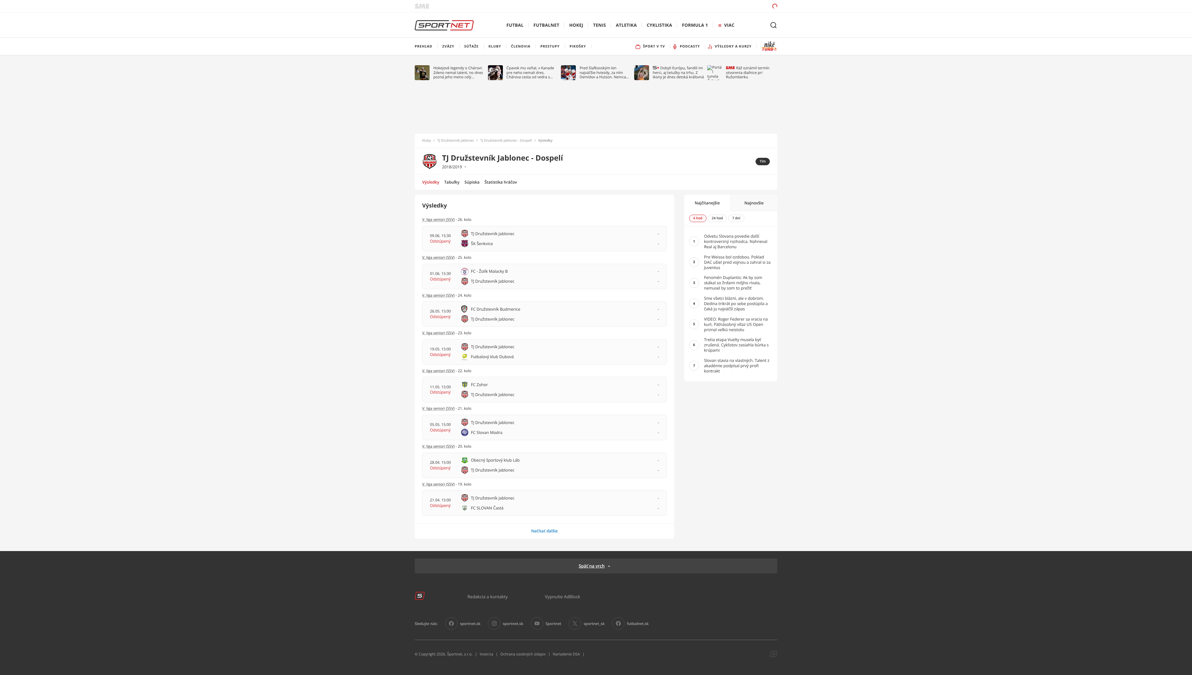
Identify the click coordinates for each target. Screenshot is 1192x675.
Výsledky (430, 182)
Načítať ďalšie (544, 531)
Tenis (599, 25)
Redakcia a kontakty (487, 597)
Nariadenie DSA (566, 654)
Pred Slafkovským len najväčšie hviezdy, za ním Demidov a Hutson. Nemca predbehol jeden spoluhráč (603, 72)
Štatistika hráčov (501, 182)
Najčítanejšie (707, 203)
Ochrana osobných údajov (523, 654)
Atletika (626, 25)
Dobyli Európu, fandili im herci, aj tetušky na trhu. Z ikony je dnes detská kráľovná (678, 72)
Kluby (426, 141)
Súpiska (471, 182)
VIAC (729, 25)
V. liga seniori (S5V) (438, 332)
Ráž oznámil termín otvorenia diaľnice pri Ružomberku (747, 72)
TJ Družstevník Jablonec (455, 141)
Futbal (515, 25)
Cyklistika (659, 25)
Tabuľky (451, 182)
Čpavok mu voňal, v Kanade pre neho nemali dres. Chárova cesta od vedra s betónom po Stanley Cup (530, 72)
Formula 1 (695, 25)
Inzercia (486, 654)
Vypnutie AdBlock (562, 597)
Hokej (576, 25)
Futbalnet (546, 25)
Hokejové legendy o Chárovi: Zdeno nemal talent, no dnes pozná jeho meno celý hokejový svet (458, 72)
